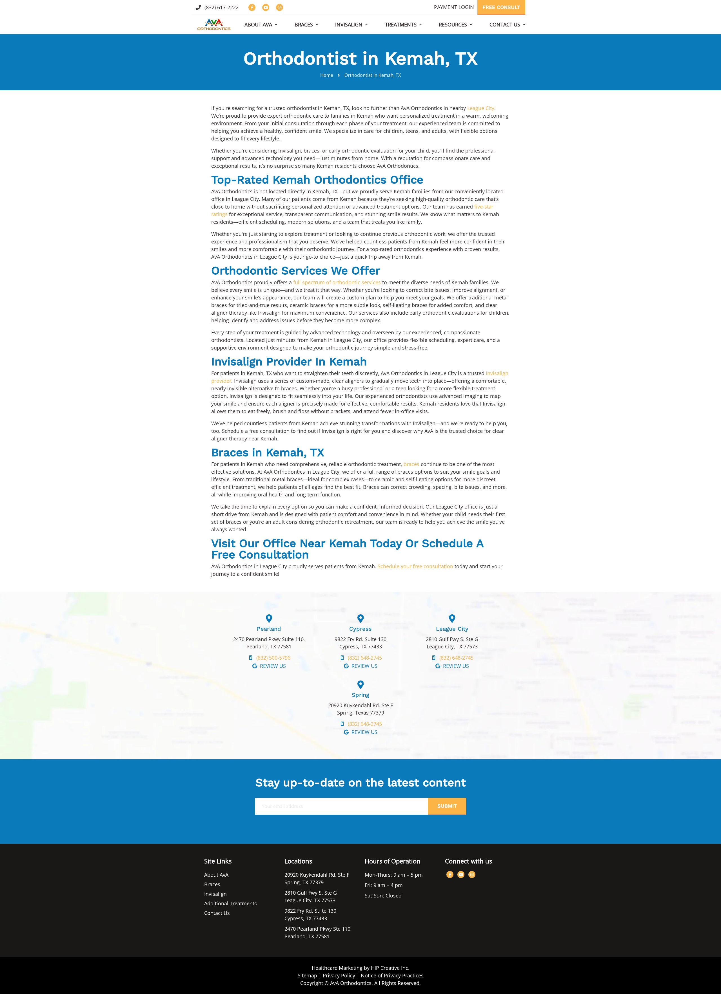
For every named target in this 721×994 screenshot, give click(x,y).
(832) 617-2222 (221, 7)
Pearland (269, 628)
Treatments (401, 24)
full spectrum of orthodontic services (337, 282)
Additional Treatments (230, 903)
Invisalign (348, 24)
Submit (447, 806)
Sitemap (307, 975)
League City (480, 108)
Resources (453, 24)
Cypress (360, 628)
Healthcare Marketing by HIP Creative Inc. (361, 967)
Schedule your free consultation (415, 566)
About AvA (258, 24)
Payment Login (454, 7)
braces (411, 464)
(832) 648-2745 (365, 657)
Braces (304, 24)
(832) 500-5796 (273, 657)
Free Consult (501, 7)
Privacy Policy (339, 975)
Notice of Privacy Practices (392, 975)
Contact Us (504, 24)
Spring (360, 694)
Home (326, 75)
